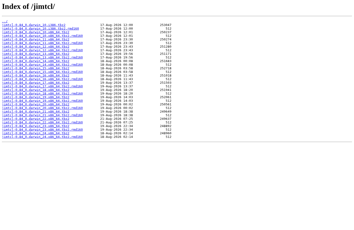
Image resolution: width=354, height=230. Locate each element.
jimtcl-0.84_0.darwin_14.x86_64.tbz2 (35, 61)
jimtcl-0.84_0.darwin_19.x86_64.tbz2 (35, 97)
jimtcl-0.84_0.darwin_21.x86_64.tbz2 (35, 111)
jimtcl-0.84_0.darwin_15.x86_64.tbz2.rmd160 (42, 72)
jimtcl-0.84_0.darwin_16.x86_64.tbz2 (35, 75)
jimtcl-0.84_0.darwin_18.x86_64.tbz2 (35, 90)
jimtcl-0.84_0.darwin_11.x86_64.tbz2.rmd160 (42, 43)
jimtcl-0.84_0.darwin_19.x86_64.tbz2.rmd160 (42, 100)
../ (5, 21)
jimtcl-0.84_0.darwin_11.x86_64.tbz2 (35, 39)
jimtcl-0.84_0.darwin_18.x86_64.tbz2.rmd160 (42, 93)
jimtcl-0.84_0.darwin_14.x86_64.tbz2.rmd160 (42, 64)
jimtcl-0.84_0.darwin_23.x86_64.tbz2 (35, 126)
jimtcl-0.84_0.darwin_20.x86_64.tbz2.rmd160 (42, 108)
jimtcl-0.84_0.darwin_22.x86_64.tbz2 (35, 119)
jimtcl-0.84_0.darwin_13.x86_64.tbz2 (35, 54)
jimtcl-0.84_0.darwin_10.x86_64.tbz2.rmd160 (42, 36)
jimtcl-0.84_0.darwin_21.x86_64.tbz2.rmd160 (42, 115)
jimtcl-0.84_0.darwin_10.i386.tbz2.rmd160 (40, 28)
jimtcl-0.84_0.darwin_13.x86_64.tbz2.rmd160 (42, 57)
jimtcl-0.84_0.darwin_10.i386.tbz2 (34, 25)
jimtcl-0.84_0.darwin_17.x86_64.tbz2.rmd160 (42, 86)
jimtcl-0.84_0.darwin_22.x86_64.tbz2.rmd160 (42, 122)
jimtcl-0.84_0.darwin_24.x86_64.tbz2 (35, 133)
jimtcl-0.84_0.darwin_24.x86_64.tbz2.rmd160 (42, 137)
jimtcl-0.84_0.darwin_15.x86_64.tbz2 (35, 68)
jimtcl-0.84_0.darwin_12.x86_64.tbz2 (35, 46)
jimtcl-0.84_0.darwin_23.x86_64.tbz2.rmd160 (42, 129)
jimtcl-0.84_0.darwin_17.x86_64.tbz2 (35, 82)
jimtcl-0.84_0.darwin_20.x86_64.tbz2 (35, 104)
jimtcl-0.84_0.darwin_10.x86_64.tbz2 (35, 32)
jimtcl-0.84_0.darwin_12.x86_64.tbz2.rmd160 (42, 50)
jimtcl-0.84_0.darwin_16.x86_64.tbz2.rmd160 (42, 79)
